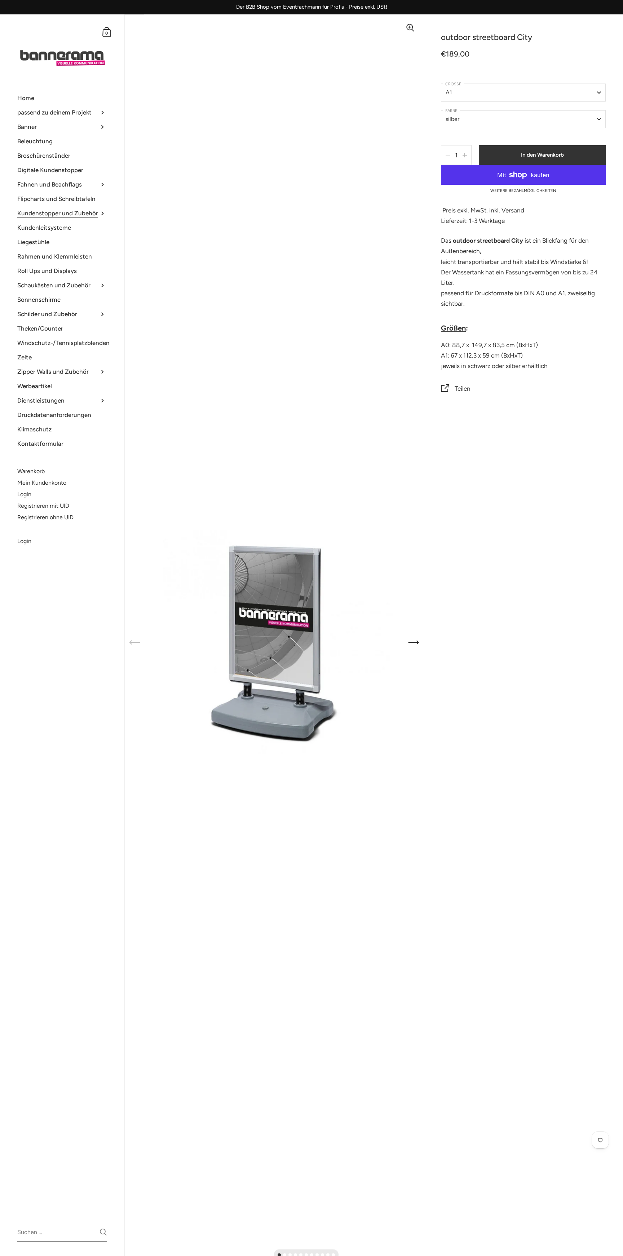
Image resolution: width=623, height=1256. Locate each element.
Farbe (451, 110)
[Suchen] (103, 1232)
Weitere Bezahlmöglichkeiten (523, 191)
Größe (453, 84)
